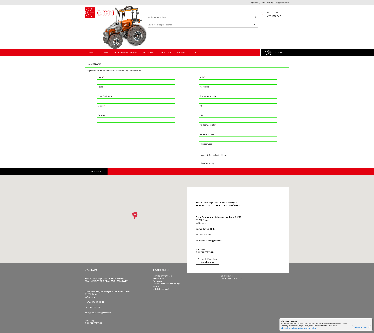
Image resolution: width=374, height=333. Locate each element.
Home (91, 52)
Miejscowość (206, 144)
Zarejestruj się (267, 2)
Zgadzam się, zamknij (361, 327)
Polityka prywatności (162, 275)
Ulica (203, 115)
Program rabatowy (125, 52)
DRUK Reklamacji (161, 289)
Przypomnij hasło (282, 2)
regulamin (215, 155)
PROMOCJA (183, 52)
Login (100, 77)
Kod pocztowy (207, 134)
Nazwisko (205, 86)
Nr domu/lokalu (208, 124)
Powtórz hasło (104, 96)
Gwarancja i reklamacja (231, 278)
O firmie (104, 52)
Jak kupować (227, 275)
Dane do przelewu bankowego (166, 283)
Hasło (100, 86)
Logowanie (254, 2)
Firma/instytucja (208, 96)
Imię (202, 77)
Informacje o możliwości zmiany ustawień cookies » (299, 328)
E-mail (101, 105)
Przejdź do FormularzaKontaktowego (207, 260)
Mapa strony (158, 278)
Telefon (101, 115)
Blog (197, 52)
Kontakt (166, 52)
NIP (201, 105)
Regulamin (149, 52)
